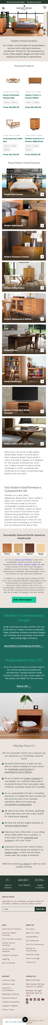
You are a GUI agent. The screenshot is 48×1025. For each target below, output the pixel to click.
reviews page (11, 852)
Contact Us (31, 962)
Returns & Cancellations (8, 989)
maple (33, 564)
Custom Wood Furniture (8, 944)
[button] (3, 7)
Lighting (5, 959)
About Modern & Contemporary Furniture (22, 646)
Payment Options (10, 998)
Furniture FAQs (8, 980)
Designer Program (10, 1006)
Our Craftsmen (32, 940)
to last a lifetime (18, 772)
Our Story (30, 929)
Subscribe (40, 909)
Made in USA (22, 686)
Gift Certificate (8, 963)
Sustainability (32, 937)
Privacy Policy (8, 1010)
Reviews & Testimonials (31, 949)
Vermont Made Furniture (8, 950)
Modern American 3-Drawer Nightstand (34, 140)
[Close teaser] (25, 1020)
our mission (24, 864)
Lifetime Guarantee (10, 1002)
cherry (20, 564)
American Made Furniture (9, 934)
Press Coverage (33, 958)
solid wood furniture (23, 560)
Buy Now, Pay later (34, 2)
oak (42, 564)
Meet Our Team (33, 933)
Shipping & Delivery (10, 994)
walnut (27, 564)
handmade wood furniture (20, 769)
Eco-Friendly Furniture (12, 939)
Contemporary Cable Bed (12, 140)
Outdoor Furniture (10, 955)
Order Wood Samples (22, 600)
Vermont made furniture (16, 826)
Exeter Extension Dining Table (11, 96)
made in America (32, 778)
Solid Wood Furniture (11, 929)
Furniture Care (8, 984)
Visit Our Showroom (35, 944)
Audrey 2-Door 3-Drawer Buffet (33, 96)
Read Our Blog (32, 954)
